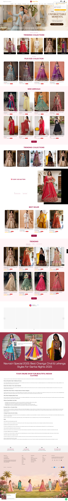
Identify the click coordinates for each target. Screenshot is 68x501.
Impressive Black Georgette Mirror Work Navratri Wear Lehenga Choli (41, 268)
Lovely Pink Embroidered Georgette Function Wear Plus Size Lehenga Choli (41, 82)
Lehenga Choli (23, 458)
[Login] (62, 1)
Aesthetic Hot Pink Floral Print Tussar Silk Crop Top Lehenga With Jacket (40, 292)
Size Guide (43, 460)
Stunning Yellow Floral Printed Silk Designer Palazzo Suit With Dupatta (40, 230)
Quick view (22, 344)
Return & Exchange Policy (34, 458)
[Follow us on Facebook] (53, 460)
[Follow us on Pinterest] (59, 460)
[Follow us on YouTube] (61, 460)
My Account (43, 459)
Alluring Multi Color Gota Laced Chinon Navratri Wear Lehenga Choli (10, 112)
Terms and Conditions (33, 460)
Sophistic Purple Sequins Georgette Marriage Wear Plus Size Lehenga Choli (57, 82)
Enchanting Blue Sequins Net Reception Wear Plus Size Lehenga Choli (10, 82)
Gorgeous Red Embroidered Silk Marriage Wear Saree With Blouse (10, 137)
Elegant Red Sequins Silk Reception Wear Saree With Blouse (41, 137)
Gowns (23, 460)
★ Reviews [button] (67, 251)
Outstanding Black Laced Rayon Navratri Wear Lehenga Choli (56, 137)
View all (34, 141)
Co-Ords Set (23, 464)
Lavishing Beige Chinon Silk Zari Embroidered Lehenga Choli (56, 268)
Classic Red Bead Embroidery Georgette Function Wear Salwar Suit (26, 137)
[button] (15, 493)
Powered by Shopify (9, 467)
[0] (60, 1)
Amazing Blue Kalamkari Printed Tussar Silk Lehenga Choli (24, 343)
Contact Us (43, 458)
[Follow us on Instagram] (57, 460)
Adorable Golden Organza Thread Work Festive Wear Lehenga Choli (10, 292)
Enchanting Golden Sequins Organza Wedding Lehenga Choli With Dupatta (11, 230)
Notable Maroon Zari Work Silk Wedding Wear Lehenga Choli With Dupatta (57, 112)
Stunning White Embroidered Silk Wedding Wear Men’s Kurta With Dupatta (26, 230)
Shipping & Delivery (33, 459)
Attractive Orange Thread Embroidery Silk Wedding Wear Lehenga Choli (55, 230)
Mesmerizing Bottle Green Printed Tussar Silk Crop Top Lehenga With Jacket (26, 292)
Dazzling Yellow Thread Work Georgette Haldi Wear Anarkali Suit (25, 112)
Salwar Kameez (24, 459)
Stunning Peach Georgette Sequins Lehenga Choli (56, 292)
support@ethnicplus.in (6, 458)
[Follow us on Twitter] (55, 460)
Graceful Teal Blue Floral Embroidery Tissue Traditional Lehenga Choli (41, 112)
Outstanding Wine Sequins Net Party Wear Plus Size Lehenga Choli (25, 82)
